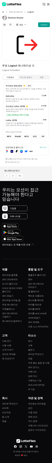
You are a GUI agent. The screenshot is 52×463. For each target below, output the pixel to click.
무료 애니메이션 (10, 304)
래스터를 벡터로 (36, 300)
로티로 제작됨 (8, 354)
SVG (35, 136)
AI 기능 (31, 389)
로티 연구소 (33, 367)
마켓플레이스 (8, 309)
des (19, 176)
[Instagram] (20, 446)
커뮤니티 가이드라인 (38, 425)
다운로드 (44, 25)
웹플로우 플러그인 (37, 275)
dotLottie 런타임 (36, 384)
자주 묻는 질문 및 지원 (38, 363)
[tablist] (26, 77)
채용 (4, 421)
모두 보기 (43, 147)
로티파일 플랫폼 (10, 275)
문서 (30, 341)
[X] (26, 446)
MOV (26, 136)
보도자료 (6, 412)
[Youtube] (31, 446)
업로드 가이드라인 (37, 430)
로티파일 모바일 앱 (11, 300)
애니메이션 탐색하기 (12, 321)
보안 (30, 408)
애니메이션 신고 (14, 162)
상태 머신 (32, 376)
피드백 (5, 408)
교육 (30, 345)
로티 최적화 (33, 322)
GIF (43, 136)
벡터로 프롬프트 (36, 296)
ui (6, 176)
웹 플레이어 (33, 291)
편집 (21, 25)
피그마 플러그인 (10, 283)
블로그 (31, 349)
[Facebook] (15, 446)
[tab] (10, 77)
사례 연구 (6, 341)
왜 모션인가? (8, 358)
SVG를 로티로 (34, 304)
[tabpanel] (26, 123)
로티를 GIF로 (34, 309)
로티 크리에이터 (10, 279)
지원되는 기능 (34, 380)
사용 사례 (6, 345)
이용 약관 (32, 412)
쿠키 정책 (32, 421)
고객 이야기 (7, 349)
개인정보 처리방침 (37, 403)
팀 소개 (5, 416)
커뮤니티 (32, 371)
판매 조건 (32, 416)
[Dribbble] (36, 446)
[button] (4, 17)
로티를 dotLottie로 (37, 313)
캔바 (30, 279)
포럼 (30, 358)
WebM (18, 136)
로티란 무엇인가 (36, 354)
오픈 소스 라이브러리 (38, 326)
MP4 (9, 136)
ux (13, 176)
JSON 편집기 (34, 317)
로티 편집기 (7, 296)
